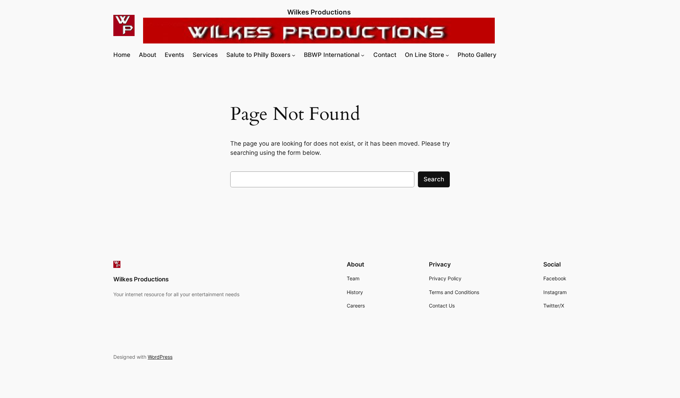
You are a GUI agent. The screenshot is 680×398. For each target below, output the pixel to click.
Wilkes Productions (319, 12)
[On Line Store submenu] (447, 55)
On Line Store (424, 54)
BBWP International (331, 54)
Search (434, 179)
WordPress (160, 357)
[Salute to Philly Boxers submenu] (293, 55)
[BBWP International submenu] (362, 55)
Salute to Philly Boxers (258, 54)
